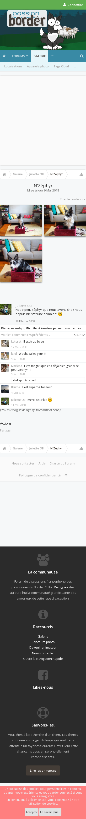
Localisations (13, 66)
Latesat (16, 341)
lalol (14, 354)
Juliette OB (24, 306)
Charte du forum (62, 463)
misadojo (17, 328)
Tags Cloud (61, 66)
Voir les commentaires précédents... (25, 335)
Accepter (32, 812)
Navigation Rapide (49, 658)
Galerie (39, 56)
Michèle (31, 328)
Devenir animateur (43, 647)
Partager (6, 430)
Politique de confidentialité (40, 475)
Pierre (5, 328)
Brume (15, 387)
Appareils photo (38, 66)
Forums (18, 56)
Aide (42, 463)
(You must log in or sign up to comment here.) (30, 410)
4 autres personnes (54, 328)
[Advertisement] (43, 120)
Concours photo (43, 642)
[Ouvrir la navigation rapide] (81, 174)
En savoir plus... (50, 812)
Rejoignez (61, 587)
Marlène (16, 366)
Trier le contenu (71, 199)
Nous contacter (23, 463)
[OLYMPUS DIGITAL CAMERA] (21, 220)
